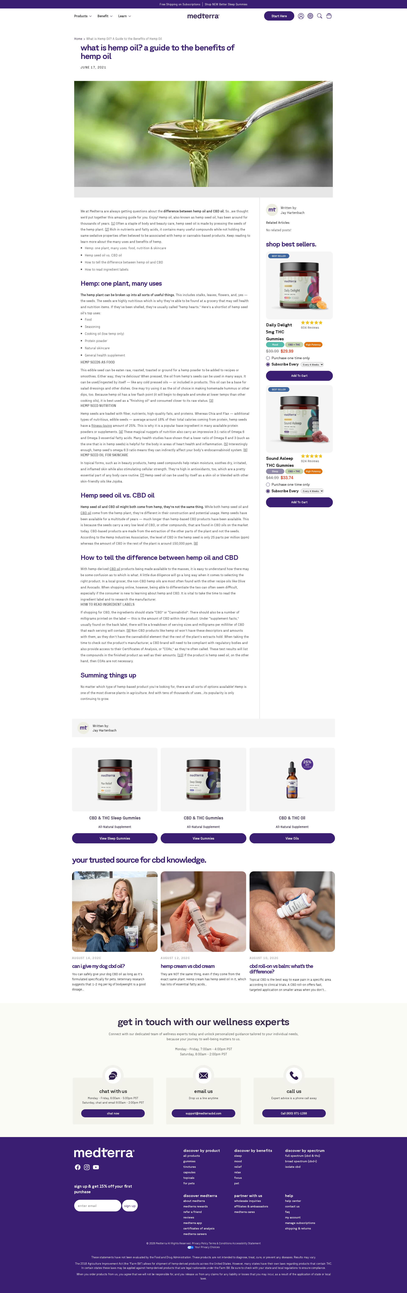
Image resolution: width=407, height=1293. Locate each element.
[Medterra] (104, 1152)
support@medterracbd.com (203, 1113)
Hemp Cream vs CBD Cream (188, 966)
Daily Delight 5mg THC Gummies (279, 331)
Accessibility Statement (246, 1243)
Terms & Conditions (220, 1243)
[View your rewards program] (310, 16)
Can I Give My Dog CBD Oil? (98, 966)
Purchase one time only (291, 358)
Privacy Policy (200, 1243)
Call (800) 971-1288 (294, 1113)
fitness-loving (101, 425)
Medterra (161, 1243)
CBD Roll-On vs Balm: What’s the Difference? (281, 968)
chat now (113, 1113)
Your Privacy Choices (207, 1247)
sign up (130, 1206)
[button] (319, 16)
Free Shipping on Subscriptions (180, 4)
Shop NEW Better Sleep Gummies (226, 4)
